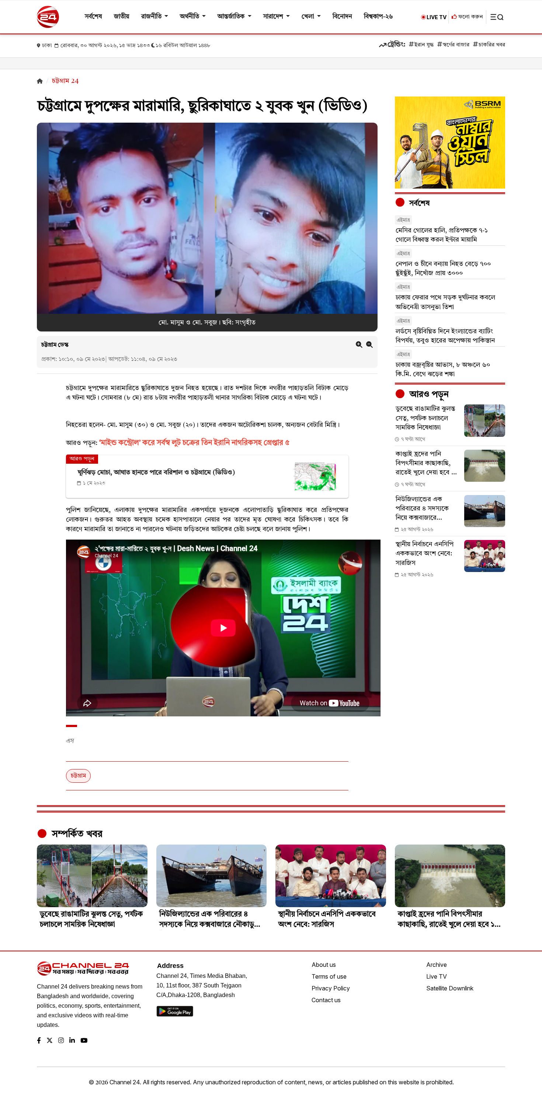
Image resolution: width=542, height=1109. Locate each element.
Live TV (436, 976)
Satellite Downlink (449, 988)
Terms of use (329, 976)
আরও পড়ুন (428, 394)
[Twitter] (49, 1041)
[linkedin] (72, 1041)
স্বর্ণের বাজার (456, 45)
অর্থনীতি (190, 17)
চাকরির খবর (492, 45)
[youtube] (83, 1041)
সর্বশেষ (93, 17)
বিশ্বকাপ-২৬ (378, 17)
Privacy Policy (331, 988)
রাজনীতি (152, 17)
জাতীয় (121, 17)
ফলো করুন (470, 17)
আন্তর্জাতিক (232, 17)
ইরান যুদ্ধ (424, 45)
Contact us (326, 1000)
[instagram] (61, 1041)
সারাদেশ (274, 17)
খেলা (309, 17)
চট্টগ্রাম (78, 776)
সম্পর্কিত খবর (76, 834)
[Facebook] (39, 1041)
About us (324, 964)
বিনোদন (342, 17)
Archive (436, 964)
